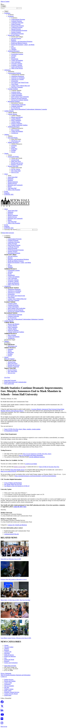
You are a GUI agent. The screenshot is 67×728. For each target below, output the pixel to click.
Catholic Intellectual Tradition (19, 125)
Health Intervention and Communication (15, 382)
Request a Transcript (16, 164)
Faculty (13, 57)
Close (6, 11)
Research (6, 661)
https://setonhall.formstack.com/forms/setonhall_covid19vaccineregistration (35, 476)
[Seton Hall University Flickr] (2, 719)
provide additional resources (37, 457)
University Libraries (16, 63)
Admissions (7, 70)
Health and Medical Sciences (19, 43)
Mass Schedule (15, 130)
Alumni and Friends (13, 156)
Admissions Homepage (17, 76)
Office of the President (14, 189)
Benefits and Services (17, 163)
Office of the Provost (17, 68)
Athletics (6, 134)
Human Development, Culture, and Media (22, 44)
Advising (13, 55)
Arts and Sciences (16, 38)
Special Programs (16, 29)
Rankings (10, 180)
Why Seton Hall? (16, 171)
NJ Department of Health (11, 430)
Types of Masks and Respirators (13, 482)
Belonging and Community (15, 185)
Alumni (6, 153)
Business (13, 40)
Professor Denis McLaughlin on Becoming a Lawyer (14, 579)
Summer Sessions (16, 32)
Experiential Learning (17, 54)
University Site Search (10, 229)
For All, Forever (15, 169)
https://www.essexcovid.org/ (8, 471)
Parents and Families (10, 681)
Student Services (12, 183)
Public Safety (8, 690)
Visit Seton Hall (12, 188)
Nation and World (9, 659)
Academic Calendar (16, 65)
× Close (3, 6)
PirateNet (6, 193)
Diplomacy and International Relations (21, 41)
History (10, 186)
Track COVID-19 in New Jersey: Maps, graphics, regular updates (22, 429)
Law (12, 46)
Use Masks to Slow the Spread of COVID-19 (16, 486)
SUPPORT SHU (9, 194)
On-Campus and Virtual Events (19, 82)
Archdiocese (14, 133)
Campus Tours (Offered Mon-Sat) (20, 85)
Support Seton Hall (13, 166)
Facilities (13, 150)
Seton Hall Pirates (13, 137)
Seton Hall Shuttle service (17, 469)
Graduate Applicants (16, 106)
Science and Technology (11, 662)
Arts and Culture (8, 647)
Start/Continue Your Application (20, 96)
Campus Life (7, 651)
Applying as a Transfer (17, 79)
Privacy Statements (6, 673)
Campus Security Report (11, 693)
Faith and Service (9, 655)
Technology (7, 684)
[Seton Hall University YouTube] (3, 715)
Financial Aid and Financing (19, 98)
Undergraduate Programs (18, 19)
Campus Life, (11, 525)
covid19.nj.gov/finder (31, 463)
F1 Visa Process (15, 107)
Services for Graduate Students (19, 100)
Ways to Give (15, 172)
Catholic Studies (15, 122)
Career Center (8, 682)
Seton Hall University (10, 380)
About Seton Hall (12, 177)
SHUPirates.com (15, 141)
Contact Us (4, 676)
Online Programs (16, 24)
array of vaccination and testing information (31, 455)
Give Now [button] (7, 377)
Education (7, 653)
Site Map (6, 687)
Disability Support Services (11, 692)
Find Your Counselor (17, 87)
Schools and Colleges (14, 35)
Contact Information (16, 95)
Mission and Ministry (17, 117)
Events (6, 191)
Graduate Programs (16, 21)
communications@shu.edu (11, 534)
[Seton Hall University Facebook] (3, 702)
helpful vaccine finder (20, 466)
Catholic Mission (9, 111)
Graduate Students (13, 89)
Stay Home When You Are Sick (13, 484)
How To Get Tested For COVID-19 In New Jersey (37, 453)
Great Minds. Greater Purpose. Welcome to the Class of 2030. (16, 638)
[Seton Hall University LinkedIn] (2, 711)
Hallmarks (10, 178)
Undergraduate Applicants (18, 104)
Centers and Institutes (17, 60)
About (6, 174)
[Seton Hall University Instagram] (2, 723)
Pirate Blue (14, 148)
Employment (7, 695)
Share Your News (16, 161)
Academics (7, 13)
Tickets (13, 147)
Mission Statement (13, 182)
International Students (14, 101)
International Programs (17, 33)
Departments (14, 59)
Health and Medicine (21, 525)
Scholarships (14, 81)
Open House (14, 84)
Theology (13, 49)
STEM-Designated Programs (19, 30)
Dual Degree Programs (17, 25)
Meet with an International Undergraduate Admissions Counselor (29, 109)
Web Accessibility (9, 686)
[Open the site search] (1, 3)
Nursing (13, 48)
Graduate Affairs (15, 92)
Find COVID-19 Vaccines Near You (49, 466)
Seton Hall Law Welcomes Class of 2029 (11, 559)
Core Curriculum (16, 62)
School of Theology (16, 123)
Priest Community (16, 120)
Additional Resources (14, 51)
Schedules (14, 145)
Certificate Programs (16, 27)
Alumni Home (15, 159)
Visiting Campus (8, 689)
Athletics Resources (13, 142)
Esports (13, 152)
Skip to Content (5, 1)
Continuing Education (17, 22)
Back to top (4, 726)
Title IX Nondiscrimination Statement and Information (15, 675)
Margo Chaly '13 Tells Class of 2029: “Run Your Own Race (15, 600)
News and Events (9, 383)
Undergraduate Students (14, 73)
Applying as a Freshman (18, 77)
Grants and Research (17, 66)
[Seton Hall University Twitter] (3, 706)
